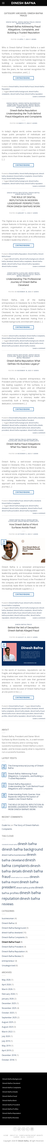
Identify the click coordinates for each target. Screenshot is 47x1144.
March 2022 (7, 1031)
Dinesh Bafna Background (29, 103)
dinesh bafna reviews (9, 266)
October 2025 (8, 1012)
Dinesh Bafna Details (10, 1092)
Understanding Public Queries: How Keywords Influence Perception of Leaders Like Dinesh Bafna (24, 796)
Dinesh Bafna (11, 22)
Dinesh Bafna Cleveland (11, 1083)
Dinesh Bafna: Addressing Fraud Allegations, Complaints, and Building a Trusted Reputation (23, 29)
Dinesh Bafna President (28, 275)
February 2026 (8, 994)
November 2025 (9, 1008)
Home (5, 1135)
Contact (30, 1137)
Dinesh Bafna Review (11, 956)
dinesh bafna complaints (23, 261)
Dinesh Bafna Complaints (23, 176)
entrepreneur (8, 961)
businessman (8, 918)
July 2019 (6, 1041)
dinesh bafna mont (36, 343)
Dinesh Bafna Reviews (10, 1118)
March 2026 (7, 989)
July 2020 (6, 1036)
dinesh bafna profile (25, 887)
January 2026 (8, 998)
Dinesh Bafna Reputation (28, 22)
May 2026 (6, 979)
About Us (14, 1135)
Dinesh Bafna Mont (9, 1100)
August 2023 (7, 1027)
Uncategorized (8, 965)
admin (34, 39)
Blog (23, 1137)
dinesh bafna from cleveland (20, 877)
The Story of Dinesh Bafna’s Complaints (20, 827)
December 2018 (9, 1055)
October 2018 (8, 1059)
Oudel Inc (6, 825)
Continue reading (23, 78)
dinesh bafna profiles (22, 615)
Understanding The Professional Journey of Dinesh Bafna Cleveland (23, 282)
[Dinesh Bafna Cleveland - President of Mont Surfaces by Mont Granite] (23, 3)
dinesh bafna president (10, 346)
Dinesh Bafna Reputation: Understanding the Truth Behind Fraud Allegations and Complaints (23, 113)
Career (16, 1137)
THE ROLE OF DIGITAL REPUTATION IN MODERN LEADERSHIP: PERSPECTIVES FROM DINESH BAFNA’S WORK (26, 807)
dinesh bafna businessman (14, 855)
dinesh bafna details (21, 343)
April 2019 (6, 1050)
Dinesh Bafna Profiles (10, 1109)
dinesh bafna (14, 259)
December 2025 (9, 1003)
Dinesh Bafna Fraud (26, 22)
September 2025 (9, 1017)
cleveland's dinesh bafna (9, 844)
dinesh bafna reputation (34, 94)
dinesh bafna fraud (17, 94)
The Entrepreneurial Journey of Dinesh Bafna (26, 767)
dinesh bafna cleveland (17, 105)
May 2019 (6, 1045)
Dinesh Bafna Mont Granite (31, 1135)
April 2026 (6, 984)
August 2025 (7, 1022)
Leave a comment (39, 96)
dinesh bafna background (18, 91)
